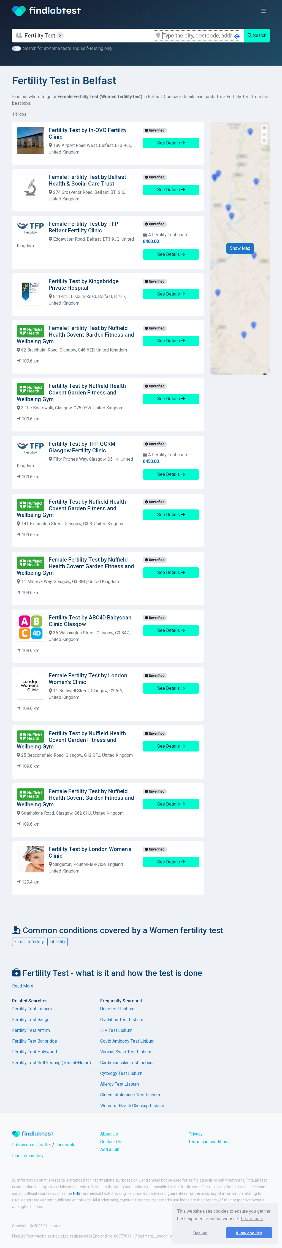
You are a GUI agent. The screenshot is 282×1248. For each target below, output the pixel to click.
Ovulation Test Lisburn (121, 1019)
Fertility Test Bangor (31, 1019)
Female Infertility (29, 942)
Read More (22, 986)
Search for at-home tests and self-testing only (67, 48)
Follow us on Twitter (31, 1144)
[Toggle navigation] (264, 11)
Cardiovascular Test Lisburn (127, 1062)
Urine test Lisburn (117, 1008)
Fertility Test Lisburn (32, 1008)
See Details (169, 143)
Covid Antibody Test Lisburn (127, 1041)
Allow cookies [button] (249, 1233)
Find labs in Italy (28, 1155)
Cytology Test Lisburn (121, 1073)
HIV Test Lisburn (116, 1030)
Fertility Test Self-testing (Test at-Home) (51, 1062)
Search (259, 35)
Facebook (64, 1144)
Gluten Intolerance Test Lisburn (130, 1094)
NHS (76, 1193)
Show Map (240, 248)
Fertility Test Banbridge (34, 1041)
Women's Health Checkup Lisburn (132, 1105)
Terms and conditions (209, 1141)
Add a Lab (110, 1149)
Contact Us (110, 1141)
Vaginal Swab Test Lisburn (125, 1051)
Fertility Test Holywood (34, 1051)
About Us (109, 1134)
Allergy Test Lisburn (119, 1084)
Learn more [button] (252, 1218)
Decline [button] (200, 1233)
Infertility (57, 942)
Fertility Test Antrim (31, 1030)
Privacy (195, 1134)
